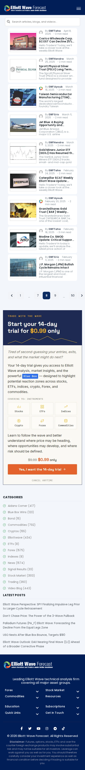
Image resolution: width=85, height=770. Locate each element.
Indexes (16, 557)
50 (73, 295)
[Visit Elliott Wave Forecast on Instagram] (47, 729)
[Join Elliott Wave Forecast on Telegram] (55, 729)
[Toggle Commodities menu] (37, 698)
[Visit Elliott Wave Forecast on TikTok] (63, 729)
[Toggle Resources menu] (78, 698)
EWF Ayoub (56, 86)
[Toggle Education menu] (37, 708)
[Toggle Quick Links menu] (37, 714)
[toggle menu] (78, 8)
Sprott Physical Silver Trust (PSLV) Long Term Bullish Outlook (55, 69)
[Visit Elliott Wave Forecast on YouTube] (38, 729)
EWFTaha (55, 31)
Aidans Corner (21, 506)
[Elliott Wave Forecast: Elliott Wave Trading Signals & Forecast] (25, 8)
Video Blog (19, 588)
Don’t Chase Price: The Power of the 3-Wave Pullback (39, 616)
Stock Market (21, 576)
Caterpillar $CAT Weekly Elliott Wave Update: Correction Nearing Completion (56, 182)
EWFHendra (56, 58)
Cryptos (17, 531)
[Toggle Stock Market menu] (78, 692)
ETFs (13, 544)
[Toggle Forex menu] (37, 692)
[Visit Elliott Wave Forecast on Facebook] (21, 729)
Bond (14, 518)
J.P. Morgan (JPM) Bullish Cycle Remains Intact (56, 266)
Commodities (22, 525)
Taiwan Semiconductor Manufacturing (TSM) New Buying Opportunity (56, 97)
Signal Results (20, 569)
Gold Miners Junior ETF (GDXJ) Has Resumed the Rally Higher (56, 153)
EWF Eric (54, 114)
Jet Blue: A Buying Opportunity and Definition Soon (51, 125)
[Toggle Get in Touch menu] (78, 714)
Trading (17, 582)
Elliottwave (20, 537)
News (16, 563)
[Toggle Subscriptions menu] (78, 708)
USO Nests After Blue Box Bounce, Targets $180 (34, 635)
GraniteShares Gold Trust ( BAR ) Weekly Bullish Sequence (53, 212)
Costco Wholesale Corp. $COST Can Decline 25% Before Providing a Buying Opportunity (56, 43)
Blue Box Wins (21, 512)
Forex (16, 550)
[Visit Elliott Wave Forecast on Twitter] (30, 729)
